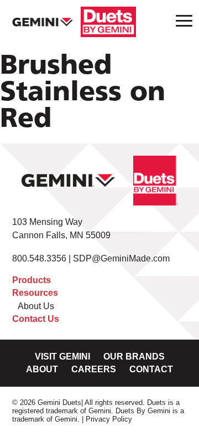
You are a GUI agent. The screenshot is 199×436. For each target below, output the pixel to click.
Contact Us (35, 319)
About (42, 369)
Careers (93, 369)
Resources (35, 292)
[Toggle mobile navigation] (180, 20)
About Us (36, 306)
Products (31, 280)
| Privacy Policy (107, 419)
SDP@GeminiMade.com (121, 258)
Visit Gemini (62, 356)
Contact (151, 369)
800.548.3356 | (42, 258)
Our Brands (134, 356)
